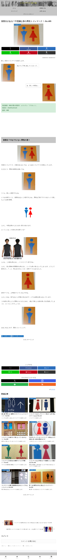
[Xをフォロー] (14, 380)
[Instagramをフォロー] (42, 380)
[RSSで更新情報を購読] (42, 384)
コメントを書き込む (28, 541)
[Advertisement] (28, 124)
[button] (47, 52)
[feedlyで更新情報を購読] (14, 384)
